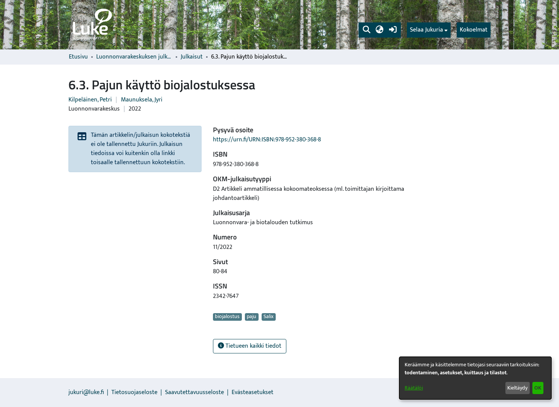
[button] (366, 30)
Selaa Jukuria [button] (426, 30)
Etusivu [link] (78, 57)
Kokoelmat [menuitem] (474, 30)
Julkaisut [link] (192, 57)
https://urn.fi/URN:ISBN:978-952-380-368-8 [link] (267, 140)
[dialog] (475, 378)
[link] (91, 25)
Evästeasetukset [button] (252, 392)
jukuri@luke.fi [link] (86, 392)
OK (537, 387)
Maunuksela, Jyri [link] (141, 100)
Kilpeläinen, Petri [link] (90, 100)
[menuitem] (429, 30)
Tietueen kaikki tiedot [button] (252, 346)
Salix (268, 317)
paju (251, 317)
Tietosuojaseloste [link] (134, 392)
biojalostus (227, 317)
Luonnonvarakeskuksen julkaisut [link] (134, 57)
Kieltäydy (517, 387)
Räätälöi (414, 388)
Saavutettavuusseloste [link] (194, 392)
